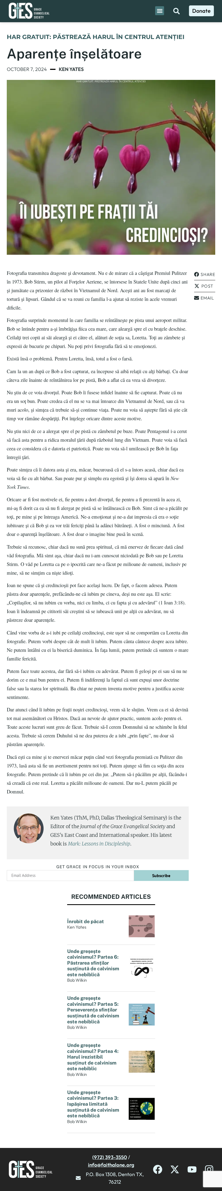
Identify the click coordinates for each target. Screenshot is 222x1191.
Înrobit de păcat (85, 921)
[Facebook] (157, 1169)
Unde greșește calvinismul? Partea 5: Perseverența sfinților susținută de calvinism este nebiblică (93, 1009)
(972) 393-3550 (109, 1157)
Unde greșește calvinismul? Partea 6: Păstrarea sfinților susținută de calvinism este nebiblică (93, 962)
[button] (159, 10)
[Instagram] (209, 1169)
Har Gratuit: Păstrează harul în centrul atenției (95, 37)
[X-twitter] (174, 1169)
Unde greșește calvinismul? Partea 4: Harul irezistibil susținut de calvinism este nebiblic (93, 1056)
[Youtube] (192, 1169)
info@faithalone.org (111, 1164)
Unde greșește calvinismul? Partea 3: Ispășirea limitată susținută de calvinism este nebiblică (93, 1103)
